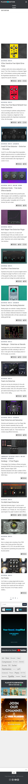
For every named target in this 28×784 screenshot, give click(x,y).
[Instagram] (10, 780)
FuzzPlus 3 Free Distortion (10, 269)
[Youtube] (15, 780)
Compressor (4, 456)
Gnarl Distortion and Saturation (11, 420)
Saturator (16, 144)
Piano (17, 673)
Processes (4, 458)
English (14, 7)
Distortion (4, 61)
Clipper (18, 658)
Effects (10, 61)
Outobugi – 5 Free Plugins (10, 461)
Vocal (24, 676)
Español (14, 5)
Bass (7, 658)
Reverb (20, 185)
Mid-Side (15, 185)
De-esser (15, 662)
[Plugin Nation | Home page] (10, 2)
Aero (2, 539)
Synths (11, 676)
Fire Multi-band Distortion (10, 502)
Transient (18, 676)
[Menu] (26, 2)
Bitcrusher (13, 658)
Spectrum (4, 676)
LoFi (18, 669)
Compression (6, 662)
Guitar (14, 665)
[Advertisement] (14, 27)
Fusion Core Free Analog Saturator (12, 305)
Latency (14, 669)
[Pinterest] (13, 780)
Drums (4, 665)
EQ (9, 665)
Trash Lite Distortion (8, 381)
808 (3, 658)
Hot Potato (5, 578)
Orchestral (5, 673)
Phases (11, 673)
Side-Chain (23, 672)
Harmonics (6, 669)
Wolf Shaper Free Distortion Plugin (13, 230)
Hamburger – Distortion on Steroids (13, 344)
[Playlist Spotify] (18, 780)
